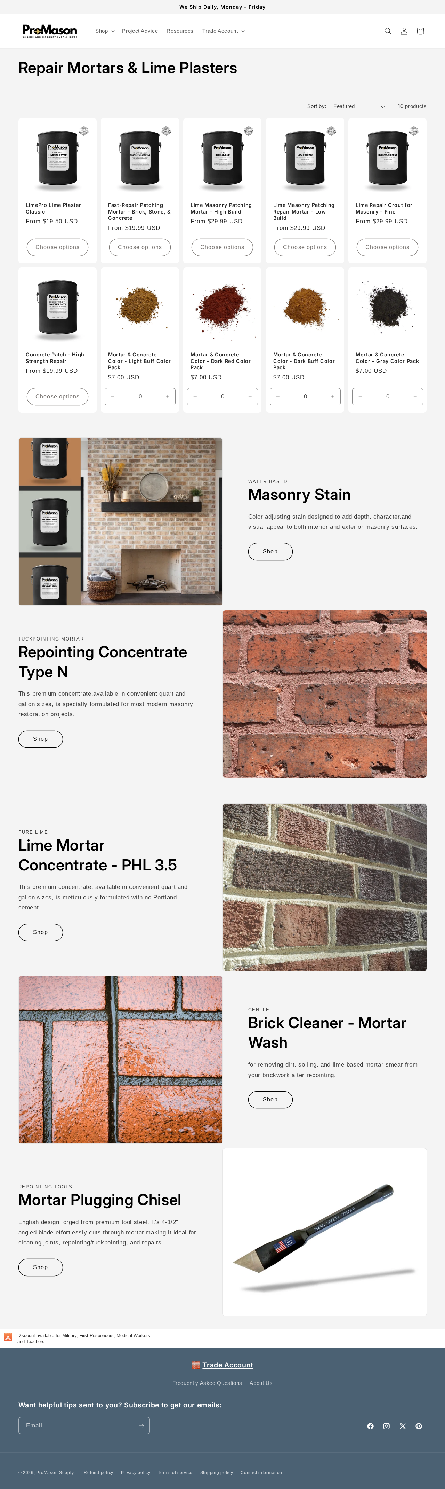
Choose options (57, 247)
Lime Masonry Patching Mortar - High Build (221, 208)
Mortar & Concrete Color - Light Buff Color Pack (139, 360)
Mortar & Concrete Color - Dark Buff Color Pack (304, 360)
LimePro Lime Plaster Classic (53, 208)
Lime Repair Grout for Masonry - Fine (384, 208)
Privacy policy (136, 1473)
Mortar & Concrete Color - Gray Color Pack (387, 357)
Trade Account (227, 1365)
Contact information (261, 1473)
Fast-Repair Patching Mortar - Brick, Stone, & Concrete (139, 211)
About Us (261, 1383)
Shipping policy (216, 1473)
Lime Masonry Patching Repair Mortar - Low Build (304, 211)
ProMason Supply (55, 1473)
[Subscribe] (141, 1425)
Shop (270, 552)
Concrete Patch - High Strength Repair (55, 357)
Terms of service (175, 1473)
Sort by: (316, 106)
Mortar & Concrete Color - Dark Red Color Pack (221, 360)
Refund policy (98, 1473)
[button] (104, 31)
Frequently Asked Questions (207, 1383)
